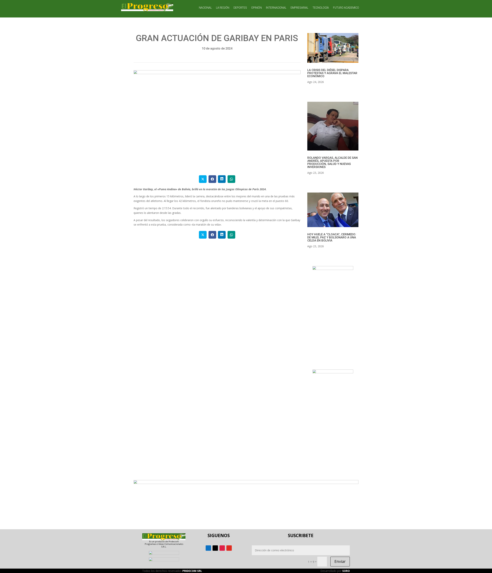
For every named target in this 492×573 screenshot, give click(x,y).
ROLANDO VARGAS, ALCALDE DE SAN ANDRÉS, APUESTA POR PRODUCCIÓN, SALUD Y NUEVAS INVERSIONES (332, 162)
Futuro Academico (346, 7)
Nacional (205, 7)
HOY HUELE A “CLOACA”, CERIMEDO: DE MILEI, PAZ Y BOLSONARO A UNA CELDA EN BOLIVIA (331, 237)
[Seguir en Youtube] (229, 548)
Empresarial (299, 7)
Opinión (256, 7)
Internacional (276, 7)
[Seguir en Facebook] (208, 548)
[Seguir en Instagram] (222, 548)
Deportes (240, 7)
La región (222, 7)
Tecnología (320, 7)
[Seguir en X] (215, 548)
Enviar (340, 561)
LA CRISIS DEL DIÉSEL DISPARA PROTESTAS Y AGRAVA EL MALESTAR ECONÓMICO (332, 73)
